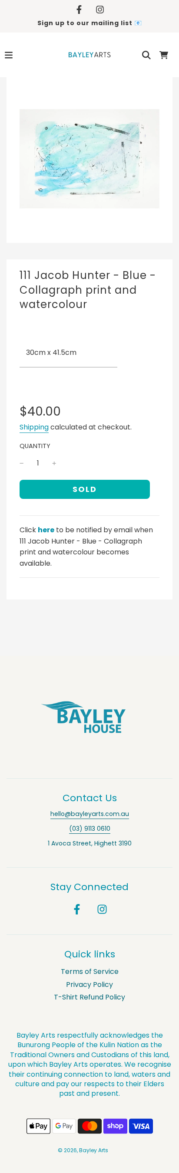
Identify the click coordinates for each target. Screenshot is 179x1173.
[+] (54, 463)
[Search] (146, 55)
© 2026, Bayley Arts (83, 1150)
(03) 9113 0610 (89, 828)
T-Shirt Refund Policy (89, 997)
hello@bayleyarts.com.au (89, 813)
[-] (22, 463)
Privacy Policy (89, 985)
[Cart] (163, 55)
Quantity (35, 446)
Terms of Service (90, 971)
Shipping (34, 427)
